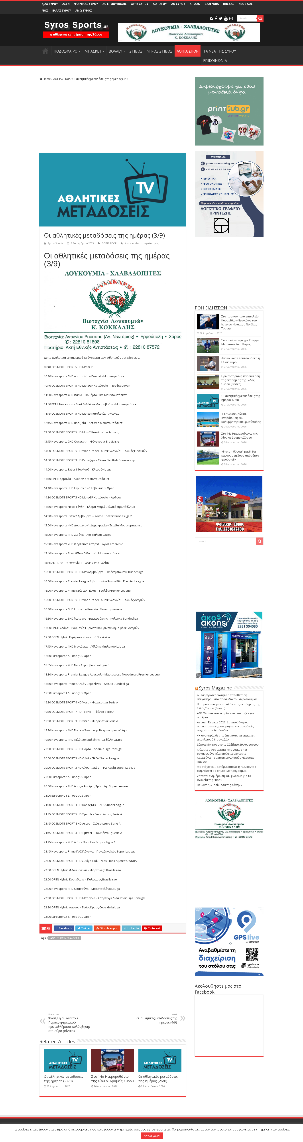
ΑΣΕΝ (66, 4)
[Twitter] (220, 19)
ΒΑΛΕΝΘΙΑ (212, 4)
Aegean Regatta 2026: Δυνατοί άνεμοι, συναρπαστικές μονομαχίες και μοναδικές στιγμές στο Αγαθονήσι (225, 726)
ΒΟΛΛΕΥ (115, 51)
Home (46, 79)
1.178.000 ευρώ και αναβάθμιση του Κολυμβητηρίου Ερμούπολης (241, 418)
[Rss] (211, 19)
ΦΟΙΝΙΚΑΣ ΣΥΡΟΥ (86, 4)
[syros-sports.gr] (76, 27)
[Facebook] (215, 19)
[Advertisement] (112, 118)
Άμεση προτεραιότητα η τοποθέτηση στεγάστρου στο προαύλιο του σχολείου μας (227, 697)
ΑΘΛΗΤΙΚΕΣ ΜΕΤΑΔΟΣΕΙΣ (64, 938)
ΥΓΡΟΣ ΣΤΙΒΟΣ (159, 51)
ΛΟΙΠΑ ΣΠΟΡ (187, 51)
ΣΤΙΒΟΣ (135, 51)
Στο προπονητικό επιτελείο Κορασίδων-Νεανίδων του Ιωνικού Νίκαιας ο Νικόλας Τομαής (240, 322)
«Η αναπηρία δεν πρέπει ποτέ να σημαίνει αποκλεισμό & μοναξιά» (225, 737)
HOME (45, 50)
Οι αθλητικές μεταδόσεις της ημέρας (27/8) (63, 1078)
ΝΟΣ (45, 10)
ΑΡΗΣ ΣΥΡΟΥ (139, 4)
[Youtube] (226, 19)
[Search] (260, 18)
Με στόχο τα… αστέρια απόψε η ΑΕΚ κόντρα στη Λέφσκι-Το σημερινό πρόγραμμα (226, 769)
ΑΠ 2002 (195, 4)
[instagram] (231, 19)
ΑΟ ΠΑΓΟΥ (160, 4)
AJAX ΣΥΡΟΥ (50, 4)
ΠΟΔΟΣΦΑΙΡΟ (65, 51)
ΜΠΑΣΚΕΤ (93, 51)
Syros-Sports (55, 243)
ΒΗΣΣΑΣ (228, 4)
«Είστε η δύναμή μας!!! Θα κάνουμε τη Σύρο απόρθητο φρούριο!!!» (240, 455)
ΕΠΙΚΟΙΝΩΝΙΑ (215, 60)
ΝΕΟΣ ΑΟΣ (245, 4)
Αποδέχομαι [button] (152, 1136)
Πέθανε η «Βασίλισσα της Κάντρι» (219, 785)
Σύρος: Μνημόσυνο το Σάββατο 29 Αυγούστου (228, 744)
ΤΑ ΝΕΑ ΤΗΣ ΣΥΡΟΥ (219, 51)
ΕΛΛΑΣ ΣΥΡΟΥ (61, 10)
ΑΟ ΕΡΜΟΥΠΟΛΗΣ (114, 4)
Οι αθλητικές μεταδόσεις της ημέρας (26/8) (158, 1078)
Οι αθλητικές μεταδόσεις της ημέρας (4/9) (156, 1018)
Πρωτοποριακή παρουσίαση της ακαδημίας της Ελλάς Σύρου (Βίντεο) (240, 380)
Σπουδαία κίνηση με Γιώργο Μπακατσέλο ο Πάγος (240, 342)
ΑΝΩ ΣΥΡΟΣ (83, 10)
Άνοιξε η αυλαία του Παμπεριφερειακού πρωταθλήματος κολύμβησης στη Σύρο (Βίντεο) (69, 1023)
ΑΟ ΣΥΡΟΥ (178, 4)
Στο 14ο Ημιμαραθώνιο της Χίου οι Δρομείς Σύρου (112, 1078)
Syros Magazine (215, 688)
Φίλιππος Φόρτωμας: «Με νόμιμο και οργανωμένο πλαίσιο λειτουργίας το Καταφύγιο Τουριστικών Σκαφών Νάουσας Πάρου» (225, 756)
